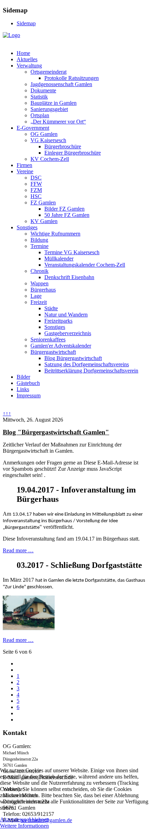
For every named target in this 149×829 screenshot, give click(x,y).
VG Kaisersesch (48, 140)
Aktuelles (27, 59)
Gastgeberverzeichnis (67, 333)
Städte (51, 308)
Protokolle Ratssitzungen (71, 78)
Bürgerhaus (43, 290)
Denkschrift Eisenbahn (69, 277)
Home (23, 53)
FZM (36, 190)
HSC (36, 196)
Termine (39, 246)
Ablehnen (38, 819)
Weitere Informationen (24, 826)
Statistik (39, 97)
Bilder (23, 377)
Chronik (39, 271)
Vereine (25, 171)
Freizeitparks (58, 321)
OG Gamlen (44, 134)
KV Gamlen (44, 221)
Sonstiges (27, 227)
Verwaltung (29, 65)
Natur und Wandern (66, 314)
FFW (36, 184)
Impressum (29, 395)
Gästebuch (28, 383)
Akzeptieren (13, 819)
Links (23, 389)
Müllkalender (58, 258)
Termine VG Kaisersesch (71, 252)
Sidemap (26, 23)
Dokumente (43, 90)
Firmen (24, 165)
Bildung (39, 240)
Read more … (18, 550)
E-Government (33, 128)
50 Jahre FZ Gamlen (66, 215)
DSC (36, 178)
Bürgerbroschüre (62, 146)
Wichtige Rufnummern (55, 234)
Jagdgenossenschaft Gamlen (61, 84)
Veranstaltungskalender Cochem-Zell (84, 265)
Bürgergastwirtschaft (53, 352)
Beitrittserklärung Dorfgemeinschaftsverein (91, 371)
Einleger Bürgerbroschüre (72, 153)
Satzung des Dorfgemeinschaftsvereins (86, 364)
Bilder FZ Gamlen (64, 209)
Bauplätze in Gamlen (53, 103)
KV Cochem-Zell (49, 159)
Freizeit (38, 302)
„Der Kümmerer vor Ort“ (58, 122)
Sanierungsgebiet (49, 109)
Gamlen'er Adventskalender (60, 346)
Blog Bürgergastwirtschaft (73, 358)
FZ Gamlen (43, 202)
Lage (36, 296)
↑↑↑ (7, 413)
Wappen (39, 283)
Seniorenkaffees (47, 339)
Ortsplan (39, 115)
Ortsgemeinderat (48, 72)
